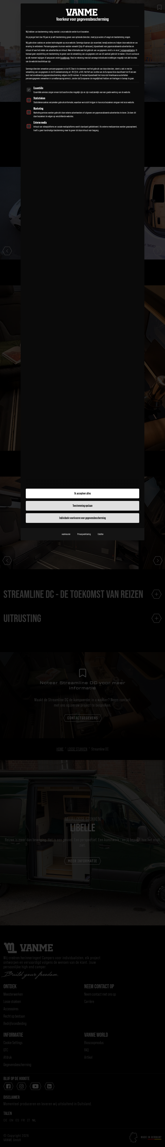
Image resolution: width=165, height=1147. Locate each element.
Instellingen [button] (65, 57)
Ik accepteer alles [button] (82, 493)
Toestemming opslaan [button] (82, 505)
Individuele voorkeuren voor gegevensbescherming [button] (82, 518)
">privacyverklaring (127, 50)
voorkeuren (66, 534)
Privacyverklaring (84, 534)
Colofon (101, 534)
